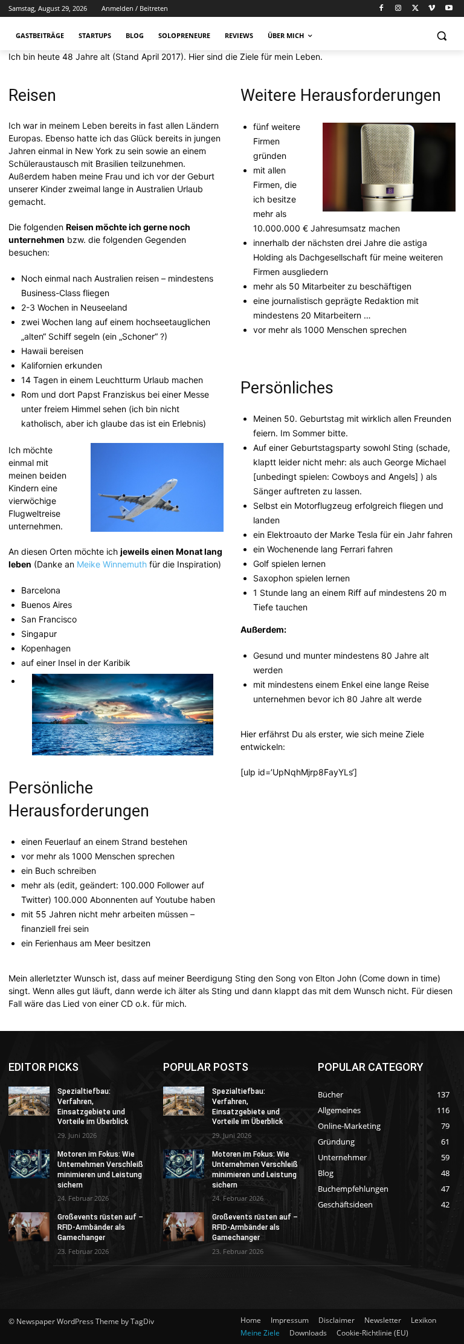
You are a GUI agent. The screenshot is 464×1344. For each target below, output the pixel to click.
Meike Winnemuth (112, 564)
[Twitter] (415, 9)
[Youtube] (449, 9)
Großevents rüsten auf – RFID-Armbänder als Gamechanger (100, 1227)
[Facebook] (381, 9)
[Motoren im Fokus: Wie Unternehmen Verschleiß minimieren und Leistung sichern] (29, 1163)
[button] (441, 36)
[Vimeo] (432, 9)
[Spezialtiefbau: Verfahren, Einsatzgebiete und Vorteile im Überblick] (29, 1101)
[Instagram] (398, 9)
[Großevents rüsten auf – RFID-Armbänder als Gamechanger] (29, 1226)
